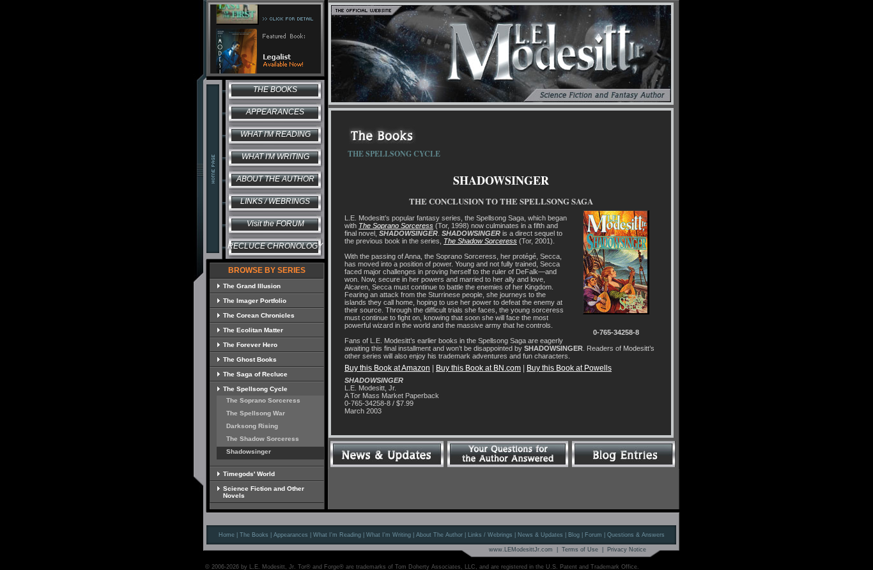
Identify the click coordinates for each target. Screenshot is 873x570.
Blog (574, 535)
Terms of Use (580, 549)
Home (227, 535)
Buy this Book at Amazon (387, 368)
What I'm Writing (275, 156)
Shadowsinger (252, 451)
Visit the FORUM (275, 223)
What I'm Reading (275, 134)
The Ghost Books (250, 359)
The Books (275, 89)
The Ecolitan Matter (253, 330)
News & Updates (540, 535)
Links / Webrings (275, 201)
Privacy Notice (626, 549)
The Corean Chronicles (259, 315)
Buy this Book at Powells (569, 368)
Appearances (275, 111)
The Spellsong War (259, 413)
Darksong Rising (255, 425)
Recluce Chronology (275, 246)
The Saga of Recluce (255, 374)
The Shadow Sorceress (266, 438)
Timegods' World (249, 473)
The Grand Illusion (252, 285)
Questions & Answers (636, 535)
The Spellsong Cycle (255, 388)
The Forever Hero (250, 344)
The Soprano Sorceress (266, 400)
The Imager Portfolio (254, 300)
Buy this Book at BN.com (478, 368)
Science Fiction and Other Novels (263, 492)
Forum (593, 535)
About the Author (275, 178)
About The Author (439, 535)
